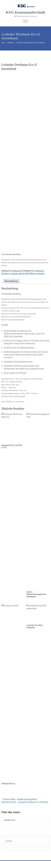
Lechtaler (14, 273)
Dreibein (5, 273)
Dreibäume (16, 270)
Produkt (10, 43)
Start (3, 43)
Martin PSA (24, 273)
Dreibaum (39, 270)
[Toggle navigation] (25, 21)
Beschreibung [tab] (11, 281)
